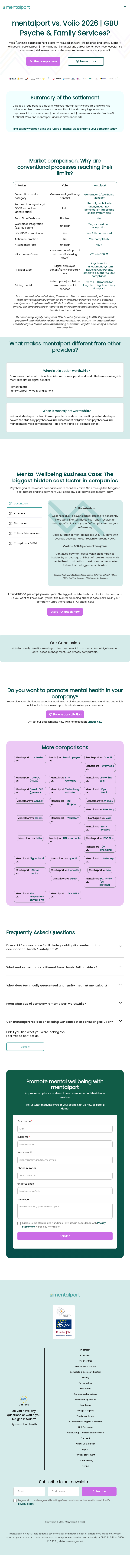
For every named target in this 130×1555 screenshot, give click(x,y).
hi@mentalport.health (24, 1424)
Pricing (85, 1377)
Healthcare (85, 1405)
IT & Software (85, 1427)
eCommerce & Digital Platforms (85, 1421)
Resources (85, 1388)
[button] (125, 7)
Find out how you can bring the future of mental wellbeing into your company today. (65, 129)
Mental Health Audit (85, 1366)
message (23, 1199)
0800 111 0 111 (107, 1537)
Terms (85, 1465)
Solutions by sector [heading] (85, 1399)
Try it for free (85, 1360)
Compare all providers (85, 1394)
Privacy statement (85, 1454)
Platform (85, 1349)
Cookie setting (85, 1460)
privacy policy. (26, 1503)
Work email (25, 1152)
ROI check (85, 1355)
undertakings (25, 1184)
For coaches (85, 1382)
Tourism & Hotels (85, 1416)
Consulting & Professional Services (85, 1432)
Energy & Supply (85, 1410)
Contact (85, 1438)
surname (23, 1137)
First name (24, 1121)
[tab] (24, 504)
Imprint (85, 1449)
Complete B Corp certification (85, 1371)
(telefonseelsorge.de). (69, 1541)
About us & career (85, 1443)
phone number (26, 1168)
